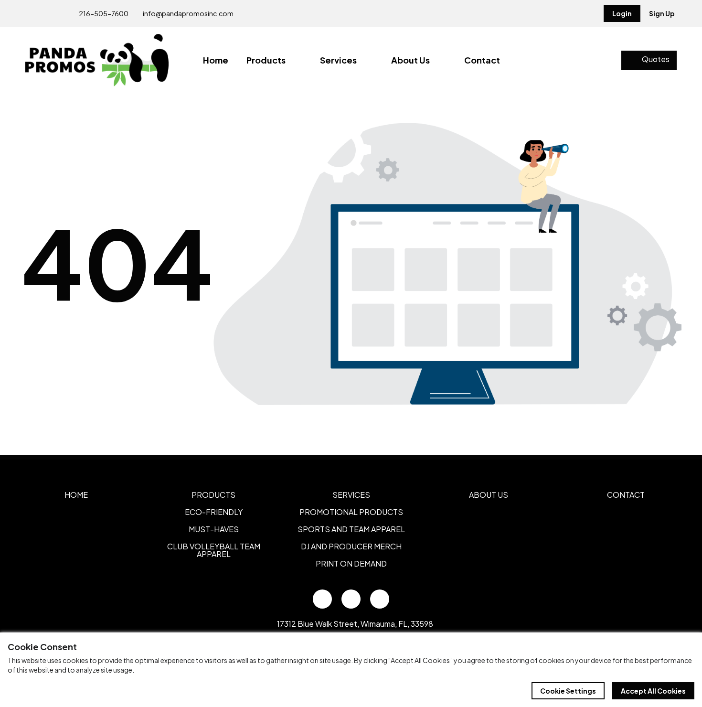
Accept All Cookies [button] (653, 690)
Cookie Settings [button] (568, 690)
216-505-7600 (103, 13)
